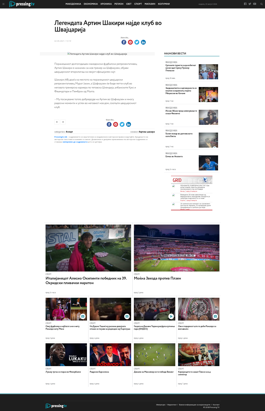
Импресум (160, 404)
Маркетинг (172, 404)
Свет (129, 4)
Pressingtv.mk (60, 137)
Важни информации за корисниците (194, 404)
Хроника (106, 4)
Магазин (150, 4)
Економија (91, 4)
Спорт (138, 4)
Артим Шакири (147, 132)
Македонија (73, 4)
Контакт (216, 404)
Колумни (164, 4)
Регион (118, 4)
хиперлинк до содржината (75, 142)
